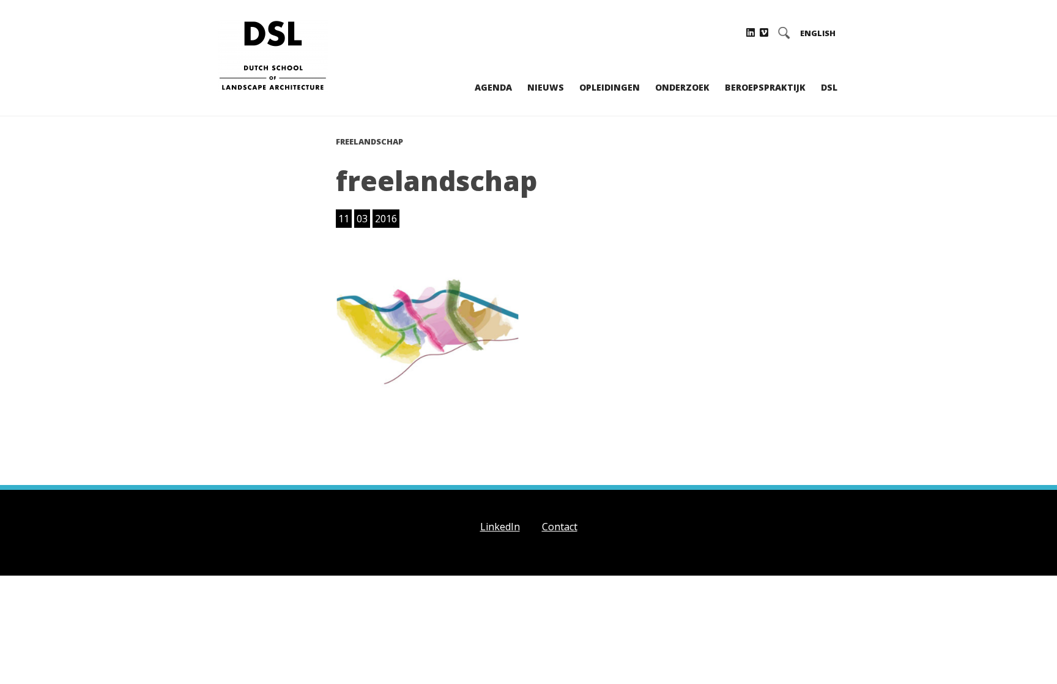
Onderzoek (682, 87)
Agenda (493, 87)
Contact (559, 526)
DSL (829, 87)
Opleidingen (609, 87)
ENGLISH (818, 33)
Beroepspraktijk (765, 87)
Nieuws (545, 87)
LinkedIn (500, 526)
